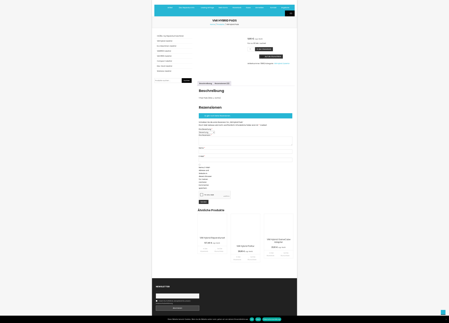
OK (252, 319)
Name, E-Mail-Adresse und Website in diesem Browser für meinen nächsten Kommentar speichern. (205, 177)
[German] (159, 13)
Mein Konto (223, 7)
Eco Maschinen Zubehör (166, 46)
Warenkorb (236, 7)
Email (158, 292)
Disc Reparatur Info (186, 7)
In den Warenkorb (264, 49)
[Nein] (446, 319)
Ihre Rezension (205, 135)
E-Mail (202, 156)
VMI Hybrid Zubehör (282, 63)
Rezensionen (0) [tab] (222, 83)
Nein (258, 319)
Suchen (187, 80)
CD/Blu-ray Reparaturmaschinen (170, 36)
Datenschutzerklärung (271, 319)
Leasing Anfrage (207, 7)
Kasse (248, 7)
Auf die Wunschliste (218, 250)
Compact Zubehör (164, 61)
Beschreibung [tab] (205, 83)
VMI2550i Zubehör (164, 51)
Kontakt (273, 7)
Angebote (285, 7)
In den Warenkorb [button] (204, 250)
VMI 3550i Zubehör (164, 56)
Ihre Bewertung (205, 129)
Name (202, 148)
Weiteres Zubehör (164, 71)
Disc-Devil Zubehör (164, 66)
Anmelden (259, 7)
